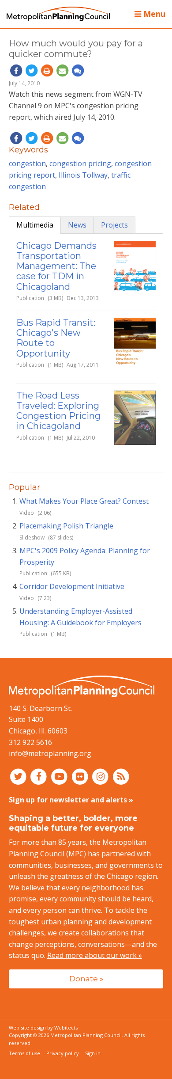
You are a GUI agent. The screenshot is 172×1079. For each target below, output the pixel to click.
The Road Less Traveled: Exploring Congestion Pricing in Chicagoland (58, 411)
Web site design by (43, 1027)
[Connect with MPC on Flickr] (81, 776)
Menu (153, 13)
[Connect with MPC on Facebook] (40, 776)
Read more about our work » (94, 955)
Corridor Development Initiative (71, 586)
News (77, 225)
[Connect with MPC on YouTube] (60, 776)
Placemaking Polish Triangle (66, 526)
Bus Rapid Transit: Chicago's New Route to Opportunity (55, 338)
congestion (27, 163)
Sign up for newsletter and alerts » (71, 800)
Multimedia (34, 225)
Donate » (86, 978)
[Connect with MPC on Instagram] (101, 776)
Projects (114, 225)
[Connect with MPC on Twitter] (19, 776)
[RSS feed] (121, 776)
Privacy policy (62, 1053)
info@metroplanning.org (50, 753)
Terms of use (24, 1053)
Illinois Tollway (83, 175)
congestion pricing (80, 163)
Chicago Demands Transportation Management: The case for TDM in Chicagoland (56, 266)
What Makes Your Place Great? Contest (84, 501)
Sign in (93, 1053)
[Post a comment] (78, 71)
